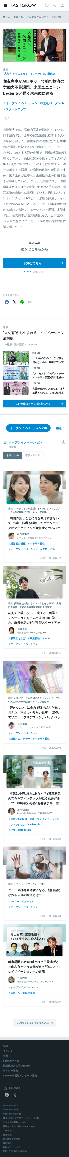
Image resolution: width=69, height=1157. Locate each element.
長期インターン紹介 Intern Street (19, 1126)
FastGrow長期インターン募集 (20, 1075)
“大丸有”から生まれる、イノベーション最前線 (29, 73)
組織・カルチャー (20, 738)
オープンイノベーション (22, 103)
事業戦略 (35, 638)
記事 (5, 1045)
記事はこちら (32, 263)
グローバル (48, 549)
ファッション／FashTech (25, 824)
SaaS (47, 638)
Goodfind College (12, 1113)
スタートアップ (16, 109)
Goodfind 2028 (10, 1109)
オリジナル (12, 455)
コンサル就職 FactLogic (14, 1122)
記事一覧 (19, 16)
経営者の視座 (18, 543)
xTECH (27, 271)
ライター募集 (10, 1070)
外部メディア (32, 455)
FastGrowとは (11, 1060)
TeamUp (7, 1130)
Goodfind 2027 (10, 1105)
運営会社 (7, 1134)
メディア (29, 901)
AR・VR (15, 901)
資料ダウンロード (11, 1147)
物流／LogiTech (53, 103)
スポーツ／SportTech (23, 993)
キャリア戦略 (37, 543)
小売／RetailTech (21, 829)
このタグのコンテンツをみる (33, 1022)
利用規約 (7, 1143)
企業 (5, 1055)
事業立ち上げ (18, 638)
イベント (8, 1050)
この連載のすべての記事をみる (33, 403)
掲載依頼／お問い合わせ (16, 1065)
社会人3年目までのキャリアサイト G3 (21, 1117)
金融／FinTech (19, 819)
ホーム (7, 16)
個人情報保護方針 (11, 1138)
